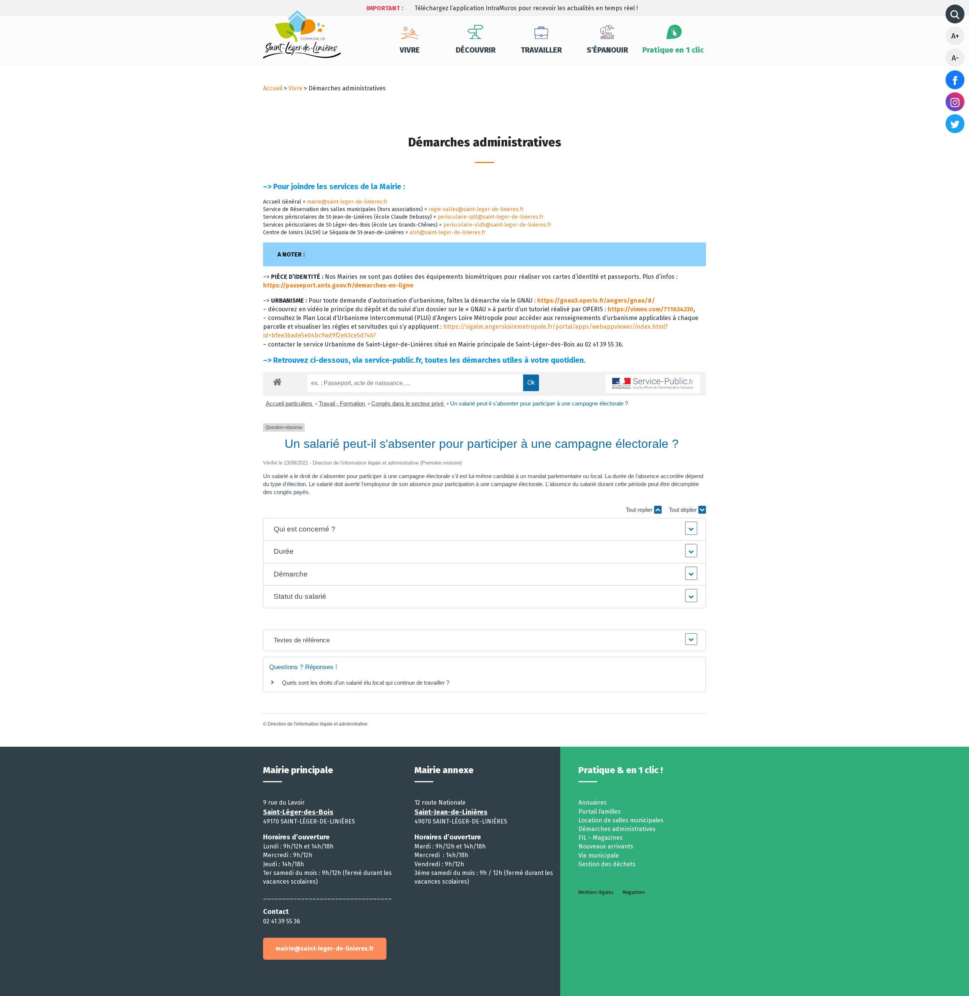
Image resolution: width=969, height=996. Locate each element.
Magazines (634, 892)
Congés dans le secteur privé (408, 403)
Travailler (541, 49)
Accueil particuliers (290, 403)
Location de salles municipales (621, 820)
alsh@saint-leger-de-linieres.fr (448, 232)
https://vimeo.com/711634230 (650, 309)
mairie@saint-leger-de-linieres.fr (347, 202)
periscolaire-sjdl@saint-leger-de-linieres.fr (491, 217)
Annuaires (592, 802)
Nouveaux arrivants (605, 846)
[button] (484, 529)
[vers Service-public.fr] (653, 383)
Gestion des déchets (607, 864)
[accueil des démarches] (277, 380)
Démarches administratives (617, 829)
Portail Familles (599, 811)
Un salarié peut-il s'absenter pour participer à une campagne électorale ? (539, 403)
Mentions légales (596, 892)
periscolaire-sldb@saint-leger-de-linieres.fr (497, 225)
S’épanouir (607, 49)
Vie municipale (598, 855)
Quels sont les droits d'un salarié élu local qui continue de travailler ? (365, 682)
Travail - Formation (342, 403)
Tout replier (640, 510)
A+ (955, 35)
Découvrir (475, 49)
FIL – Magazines (600, 837)
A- (955, 57)
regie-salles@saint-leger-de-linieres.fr (476, 209)
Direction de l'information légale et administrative (318, 724)
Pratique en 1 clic (673, 49)
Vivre (410, 49)
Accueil (272, 88)
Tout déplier (683, 510)
